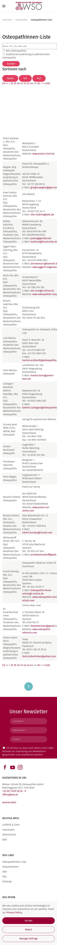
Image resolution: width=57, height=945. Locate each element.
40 (18, 83)
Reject (28, 929)
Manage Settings (28, 938)
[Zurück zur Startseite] (28, 6)
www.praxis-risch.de (43, 153)
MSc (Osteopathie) (16, 50)
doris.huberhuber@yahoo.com (39, 656)
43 (28, 83)
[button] (3, 6)
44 (31, 83)
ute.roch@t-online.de (42, 290)
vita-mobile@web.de (42, 214)
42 (25, 83)
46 (38, 83)
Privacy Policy (14, 912)
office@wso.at (10, 794)
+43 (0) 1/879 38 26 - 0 (14, 791)
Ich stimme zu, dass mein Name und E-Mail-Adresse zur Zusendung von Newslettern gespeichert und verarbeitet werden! (28, 751)
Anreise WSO (9, 802)
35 (15, 83)
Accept (28, 920)
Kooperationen (10, 866)
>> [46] (46, 83)
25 (12, 83)
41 (22, 83)
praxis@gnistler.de (40, 238)
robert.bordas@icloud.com (37, 532)
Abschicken (28, 762)
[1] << (5, 83)
